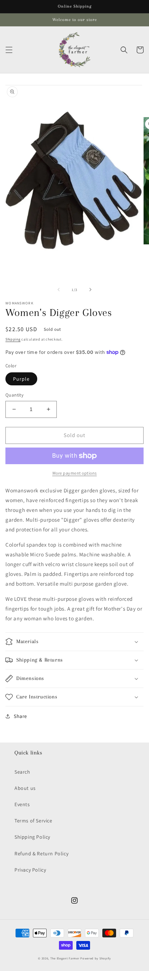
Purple (21, 379)
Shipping (13, 339)
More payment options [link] (74, 473)
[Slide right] (90, 290)
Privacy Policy (30, 870)
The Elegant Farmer (65, 958)
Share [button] (20, 716)
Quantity (14, 395)
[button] (9, 50)
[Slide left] (59, 290)
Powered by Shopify (95, 958)
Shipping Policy (32, 837)
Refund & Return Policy (41, 853)
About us (25, 788)
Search (22, 772)
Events (22, 804)
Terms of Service (33, 820)
